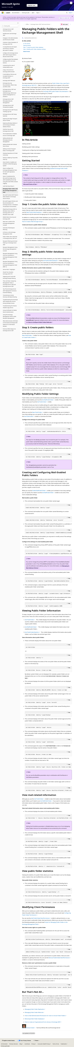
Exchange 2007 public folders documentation (55, 91)
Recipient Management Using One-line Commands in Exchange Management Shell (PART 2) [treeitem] (10, 264)
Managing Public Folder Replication (34, 1009)
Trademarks (63, 1044)
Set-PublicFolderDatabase (50, 260)
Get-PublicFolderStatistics (32, 632)
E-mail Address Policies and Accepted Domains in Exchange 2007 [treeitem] (9, 76)
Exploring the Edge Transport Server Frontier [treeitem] (10, 119)
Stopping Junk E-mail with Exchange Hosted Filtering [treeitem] (9, 277)
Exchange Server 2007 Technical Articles (40, 24)
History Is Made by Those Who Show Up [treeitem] (10, 158)
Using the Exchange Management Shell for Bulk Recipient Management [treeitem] (9, 316)
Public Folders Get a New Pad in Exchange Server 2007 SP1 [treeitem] (10, 237)
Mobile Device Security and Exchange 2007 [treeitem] (9, 218)
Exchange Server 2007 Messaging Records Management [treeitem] (8, 100)
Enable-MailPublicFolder (38, 490)
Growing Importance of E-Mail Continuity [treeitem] (10, 154)
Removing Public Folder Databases (34, 1019)
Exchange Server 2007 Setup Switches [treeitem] (10, 115)
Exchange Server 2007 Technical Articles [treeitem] (8, 30)
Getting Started (27, 45)
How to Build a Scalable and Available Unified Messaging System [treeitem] (10, 163)
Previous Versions (13, 1044)
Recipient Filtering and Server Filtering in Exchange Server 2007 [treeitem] (10, 242)
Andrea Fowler (30, 1028)
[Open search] (66, 12)
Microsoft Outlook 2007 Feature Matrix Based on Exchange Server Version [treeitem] (10, 196)
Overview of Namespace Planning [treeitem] (9, 228)
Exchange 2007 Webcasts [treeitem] (9, 80)
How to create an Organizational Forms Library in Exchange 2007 (42, 1022)
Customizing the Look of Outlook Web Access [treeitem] (9, 66)
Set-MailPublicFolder (47, 400)
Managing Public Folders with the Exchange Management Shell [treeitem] (10, 190)
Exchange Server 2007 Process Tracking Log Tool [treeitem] (10, 110)
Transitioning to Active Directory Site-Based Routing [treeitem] (10, 296)
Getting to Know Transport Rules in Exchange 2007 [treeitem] (9, 149)
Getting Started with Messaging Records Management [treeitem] (8, 139)
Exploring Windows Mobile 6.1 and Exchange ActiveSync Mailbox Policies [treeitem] (10, 124)
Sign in (70, 12)
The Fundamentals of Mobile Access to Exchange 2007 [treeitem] (10, 134)
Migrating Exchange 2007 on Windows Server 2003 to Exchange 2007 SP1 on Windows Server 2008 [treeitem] (10, 211)
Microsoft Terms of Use (29, 184)
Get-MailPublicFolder (30, 627)
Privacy (33, 1044)
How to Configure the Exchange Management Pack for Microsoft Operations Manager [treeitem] (10, 171)
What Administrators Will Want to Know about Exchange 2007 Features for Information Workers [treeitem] (10, 323)
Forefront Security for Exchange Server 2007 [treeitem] (8, 130)
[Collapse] (18, 23)
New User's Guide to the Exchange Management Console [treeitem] (9, 223)
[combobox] (10, 26)
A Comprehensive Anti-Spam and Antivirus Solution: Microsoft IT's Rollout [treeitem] (10, 48)
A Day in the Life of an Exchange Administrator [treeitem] (9, 70)
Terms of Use (56, 1044)
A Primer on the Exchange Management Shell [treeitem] (9, 233)
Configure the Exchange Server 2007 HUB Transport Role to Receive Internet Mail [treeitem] (10, 54)
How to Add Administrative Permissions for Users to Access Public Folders (45, 1015)
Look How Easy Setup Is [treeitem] (8, 186)
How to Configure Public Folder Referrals (40, 322)
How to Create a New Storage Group (32, 221)
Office (27, 24)
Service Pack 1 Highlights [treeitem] (9, 269)
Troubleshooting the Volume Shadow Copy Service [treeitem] (10, 306)
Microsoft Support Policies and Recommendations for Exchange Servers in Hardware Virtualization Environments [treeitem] (10, 203)
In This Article (26, 43)
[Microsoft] (3, 13)
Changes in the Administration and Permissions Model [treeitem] (10, 38)
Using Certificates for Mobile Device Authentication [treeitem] (10, 311)
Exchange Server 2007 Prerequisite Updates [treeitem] (8, 106)
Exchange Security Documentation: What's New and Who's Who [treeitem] (10, 84)
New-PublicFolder (27, 335)
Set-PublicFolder (41, 402)
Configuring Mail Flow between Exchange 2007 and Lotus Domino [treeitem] (10, 61)
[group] (48, 279)
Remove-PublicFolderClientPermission (59, 958)
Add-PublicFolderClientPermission (40, 918)
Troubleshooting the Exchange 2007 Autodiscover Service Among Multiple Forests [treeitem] (10, 301)
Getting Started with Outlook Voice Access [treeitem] (10, 145)
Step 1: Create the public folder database (33, 47)
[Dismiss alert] (71, 3)
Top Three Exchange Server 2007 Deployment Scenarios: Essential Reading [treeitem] (10, 290)
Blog (21, 1044)
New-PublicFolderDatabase (33, 212)
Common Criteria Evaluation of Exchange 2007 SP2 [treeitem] (10, 43)
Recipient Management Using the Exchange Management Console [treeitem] (10, 249)
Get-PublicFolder (29, 620)
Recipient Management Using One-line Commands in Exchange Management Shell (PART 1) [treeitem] (10, 256)
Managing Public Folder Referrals (34, 1012)
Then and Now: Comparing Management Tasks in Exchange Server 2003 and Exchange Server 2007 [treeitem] (9, 283)
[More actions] (70, 24)
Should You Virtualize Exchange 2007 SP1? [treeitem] (8, 273)
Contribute (27, 1044)
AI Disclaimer (4, 1044)
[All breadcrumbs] (23, 24)
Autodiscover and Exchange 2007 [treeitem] (9, 34)
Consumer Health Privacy (44, 1044)
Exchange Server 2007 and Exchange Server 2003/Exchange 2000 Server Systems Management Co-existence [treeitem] (9, 93)
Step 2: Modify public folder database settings (34, 49)
